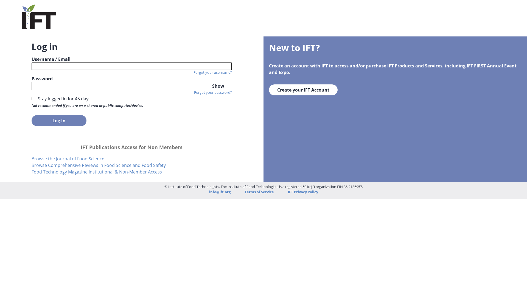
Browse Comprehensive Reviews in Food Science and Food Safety (99, 165)
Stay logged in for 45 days (64, 99)
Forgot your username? (213, 72)
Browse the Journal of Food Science (68, 159)
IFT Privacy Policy (303, 191)
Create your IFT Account (303, 90)
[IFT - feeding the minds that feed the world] (39, 25)
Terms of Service (260, 191)
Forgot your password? (213, 92)
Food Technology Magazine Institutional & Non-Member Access (97, 172)
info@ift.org (220, 191)
